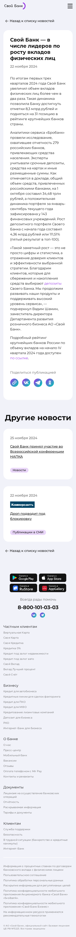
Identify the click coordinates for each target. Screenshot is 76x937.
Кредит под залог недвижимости (25, 653)
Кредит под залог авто (18, 658)
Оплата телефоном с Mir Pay (22, 771)
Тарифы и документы (17, 812)
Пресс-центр (12, 750)
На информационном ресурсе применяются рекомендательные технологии (33, 913)
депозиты (53, 283)
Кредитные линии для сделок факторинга (31, 696)
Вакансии (10, 760)
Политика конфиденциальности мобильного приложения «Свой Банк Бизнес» (34, 905)
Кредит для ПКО (14, 701)
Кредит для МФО (15, 707)
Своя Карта (11, 637)
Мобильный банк (15, 755)
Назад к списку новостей (32, 21)
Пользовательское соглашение (24, 875)
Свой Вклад (11, 664)
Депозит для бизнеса (17, 717)
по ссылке (19, 358)
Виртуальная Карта (16, 632)
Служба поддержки (16, 829)
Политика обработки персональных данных (33, 880)
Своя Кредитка (13, 643)
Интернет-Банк (13, 848)
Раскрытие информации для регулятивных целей (37, 885)
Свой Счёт (10, 674)
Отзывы (8, 765)
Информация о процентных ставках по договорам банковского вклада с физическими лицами (37, 868)
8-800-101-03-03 (38, 607)
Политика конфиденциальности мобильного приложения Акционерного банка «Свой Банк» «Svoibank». (35, 894)
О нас (7, 744)
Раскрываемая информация (22, 807)
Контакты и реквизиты (18, 776)
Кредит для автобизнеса (20, 691)
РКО (6, 722)
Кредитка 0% (12, 648)
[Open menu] (70, 5)
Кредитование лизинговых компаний (28, 712)
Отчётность (11, 801)
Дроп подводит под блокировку (27, 516)
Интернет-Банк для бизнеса (22, 728)
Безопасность (12, 834)
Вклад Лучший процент (19, 669)
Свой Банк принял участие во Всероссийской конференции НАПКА (37, 451)
